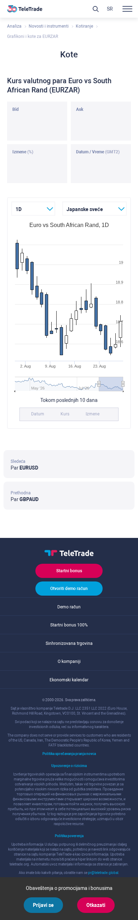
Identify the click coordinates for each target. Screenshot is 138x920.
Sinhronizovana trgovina (69, 643)
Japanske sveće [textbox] (85, 209)
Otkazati (95, 905)
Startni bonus (69, 570)
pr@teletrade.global (103, 873)
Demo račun (69, 606)
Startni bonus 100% (69, 625)
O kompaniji (69, 661)
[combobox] (33, 208)
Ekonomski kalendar (69, 679)
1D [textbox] (19, 209)
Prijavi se (43, 905)
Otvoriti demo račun (69, 588)
